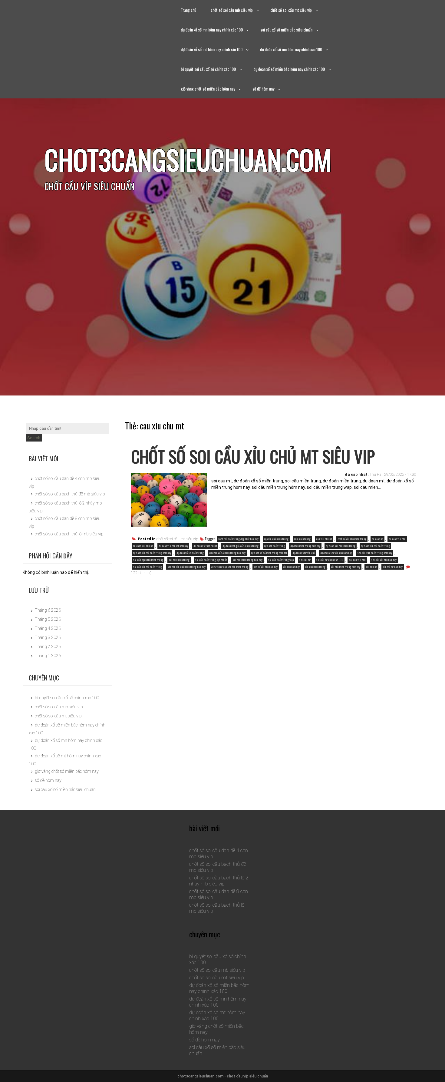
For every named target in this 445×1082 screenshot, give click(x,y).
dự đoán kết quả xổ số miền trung (240, 546)
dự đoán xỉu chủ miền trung (375, 546)
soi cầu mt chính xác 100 (329, 560)
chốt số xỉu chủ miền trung (352, 539)
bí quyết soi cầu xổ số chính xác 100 (208, 69)
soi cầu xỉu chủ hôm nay (384, 560)
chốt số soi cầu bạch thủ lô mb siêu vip (69, 533)
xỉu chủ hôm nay (291, 566)
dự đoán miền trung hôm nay (305, 546)
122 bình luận (142, 573)
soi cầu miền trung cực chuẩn (211, 560)
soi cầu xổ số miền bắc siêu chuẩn (286, 29)
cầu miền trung (302, 539)
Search (33, 437)
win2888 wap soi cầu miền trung (229, 566)
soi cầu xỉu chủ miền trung (147, 566)
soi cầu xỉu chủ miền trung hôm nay (186, 566)
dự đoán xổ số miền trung (190, 553)
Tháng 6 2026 (48, 610)
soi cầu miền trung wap (281, 560)
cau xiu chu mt (324, 539)
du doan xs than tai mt (205, 546)
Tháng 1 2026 (48, 655)
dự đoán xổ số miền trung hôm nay (227, 553)
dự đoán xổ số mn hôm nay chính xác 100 (212, 29)
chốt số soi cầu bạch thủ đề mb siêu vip (70, 493)
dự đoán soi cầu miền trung (340, 546)
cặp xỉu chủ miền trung (276, 539)
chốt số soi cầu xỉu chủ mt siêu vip (253, 456)
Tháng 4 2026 (48, 628)
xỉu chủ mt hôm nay (393, 566)
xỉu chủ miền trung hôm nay (345, 566)
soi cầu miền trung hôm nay (247, 560)
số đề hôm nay (263, 88)
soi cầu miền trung (179, 560)
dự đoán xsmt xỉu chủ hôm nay (336, 553)
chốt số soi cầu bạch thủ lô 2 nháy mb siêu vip (218, 881)
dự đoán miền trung (274, 546)
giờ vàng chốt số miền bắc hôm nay (208, 88)
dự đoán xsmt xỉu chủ (303, 553)
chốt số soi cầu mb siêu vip (232, 10)
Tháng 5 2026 (48, 619)
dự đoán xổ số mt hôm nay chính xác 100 (211, 49)
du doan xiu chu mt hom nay (173, 546)
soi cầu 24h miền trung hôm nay (374, 553)
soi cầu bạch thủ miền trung (148, 560)
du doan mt (377, 539)
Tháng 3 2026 (48, 637)
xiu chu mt (371, 566)
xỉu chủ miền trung (315, 566)
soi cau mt (305, 560)
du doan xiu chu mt (143, 546)
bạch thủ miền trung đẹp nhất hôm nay (238, 539)
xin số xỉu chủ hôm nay (266, 566)
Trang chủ (188, 10)
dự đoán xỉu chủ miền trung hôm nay (152, 553)
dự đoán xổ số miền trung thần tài (269, 553)
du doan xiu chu (397, 539)
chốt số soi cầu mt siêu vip (291, 10)
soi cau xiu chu (357, 560)
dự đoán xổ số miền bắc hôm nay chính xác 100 (289, 69)
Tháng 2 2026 (48, 646)
